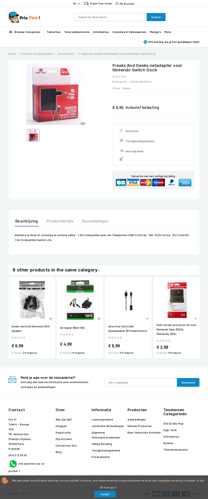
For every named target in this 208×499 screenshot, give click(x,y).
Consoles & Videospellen (129, 32)
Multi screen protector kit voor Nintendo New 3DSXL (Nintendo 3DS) (176, 329)
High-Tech (170, 430)
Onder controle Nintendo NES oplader (31, 328)
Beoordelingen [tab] (95, 220)
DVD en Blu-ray (174, 423)
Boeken (168, 443)
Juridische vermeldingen (108, 426)
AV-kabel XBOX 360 (72, 327)
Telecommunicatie (76, 32)
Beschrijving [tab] (26, 220)
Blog (59, 452)
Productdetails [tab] (60, 220)
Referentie (119, 81)
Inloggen (61, 426)
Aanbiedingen (137, 419)
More (168, 32)
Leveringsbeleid (102, 419)
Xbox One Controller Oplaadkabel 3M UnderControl (127, 328)
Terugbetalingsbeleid (106, 450)
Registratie (63, 432)
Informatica (101, 32)
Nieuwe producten (140, 426)
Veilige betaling (102, 444)
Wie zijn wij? (64, 419)
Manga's (155, 32)
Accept (105, 494)
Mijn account (64, 439)
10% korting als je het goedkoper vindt (173, 42)
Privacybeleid (100, 457)
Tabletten (54, 32)
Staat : (117, 88)
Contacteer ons (66, 445)
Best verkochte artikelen (144, 432)
